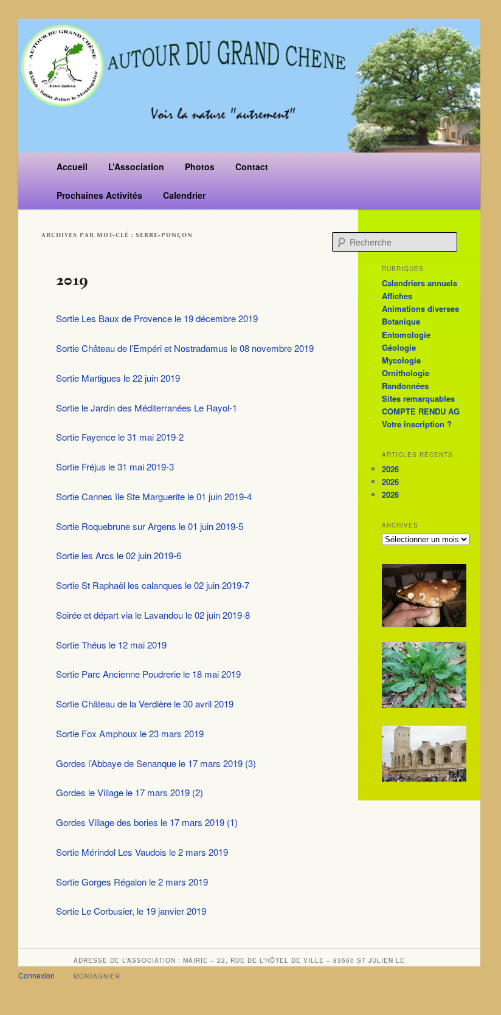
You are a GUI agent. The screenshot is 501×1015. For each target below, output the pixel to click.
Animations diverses (420, 308)
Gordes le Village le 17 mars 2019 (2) (129, 792)
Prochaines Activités (99, 195)
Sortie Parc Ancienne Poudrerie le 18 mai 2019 (148, 673)
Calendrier (184, 195)
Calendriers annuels (419, 283)
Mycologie (401, 360)
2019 (72, 279)
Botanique (401, 321)
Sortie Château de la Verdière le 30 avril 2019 (144, 703)
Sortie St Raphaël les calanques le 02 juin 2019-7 (152, 585)
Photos (200, 166)
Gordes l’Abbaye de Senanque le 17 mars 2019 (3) (156, 763)
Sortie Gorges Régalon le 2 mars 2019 (132, 881)
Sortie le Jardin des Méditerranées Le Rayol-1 (146, 407)
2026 (390, 469)
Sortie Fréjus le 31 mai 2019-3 (115, 466)
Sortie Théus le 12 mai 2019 (111, 644)
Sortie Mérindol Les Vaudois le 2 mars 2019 (142, 851)
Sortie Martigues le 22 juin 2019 (118, 377)
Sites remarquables (418, 398)
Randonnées (405, 385)
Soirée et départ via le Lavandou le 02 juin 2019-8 (153, 614)
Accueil (72, 166)
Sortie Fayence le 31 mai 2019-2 (120, 436)
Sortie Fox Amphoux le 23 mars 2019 (130, 733)
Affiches (397, 295)
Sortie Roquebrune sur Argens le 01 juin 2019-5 (149, 526)
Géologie (399, 347)
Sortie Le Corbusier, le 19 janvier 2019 (131, 910)
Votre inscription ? (417, 424)
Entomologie (406, 334)
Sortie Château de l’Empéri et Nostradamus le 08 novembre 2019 (185, 348)
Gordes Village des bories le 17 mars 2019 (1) (147, 822)
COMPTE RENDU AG (421, 411)
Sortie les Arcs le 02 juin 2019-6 (118, 555)
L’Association (136, 166)
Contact (251, 166)
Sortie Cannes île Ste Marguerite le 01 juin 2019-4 (154, 496)
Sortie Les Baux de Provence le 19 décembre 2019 (157, 318)
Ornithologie (405, 373)
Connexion (36, 975)
